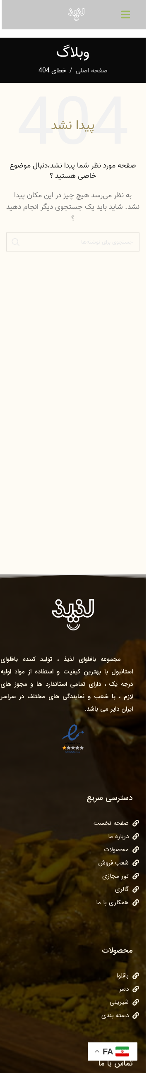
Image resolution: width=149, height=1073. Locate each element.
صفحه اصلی (92, 71)
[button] (125, 14)
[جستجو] (15, 241)
